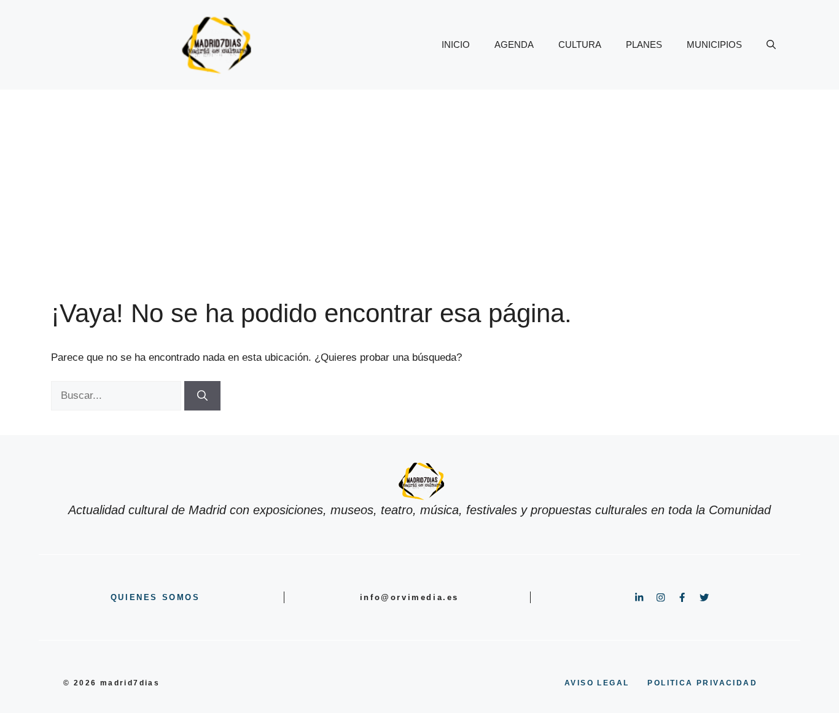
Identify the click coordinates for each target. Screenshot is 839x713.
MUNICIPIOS (714, 44)
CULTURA (579, 44)
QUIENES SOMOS (155, 597)
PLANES (644, 44)
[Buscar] (202, 395)
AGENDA (514, 44)
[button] (771, 44)
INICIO (456, 44)
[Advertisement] (419, 182)
